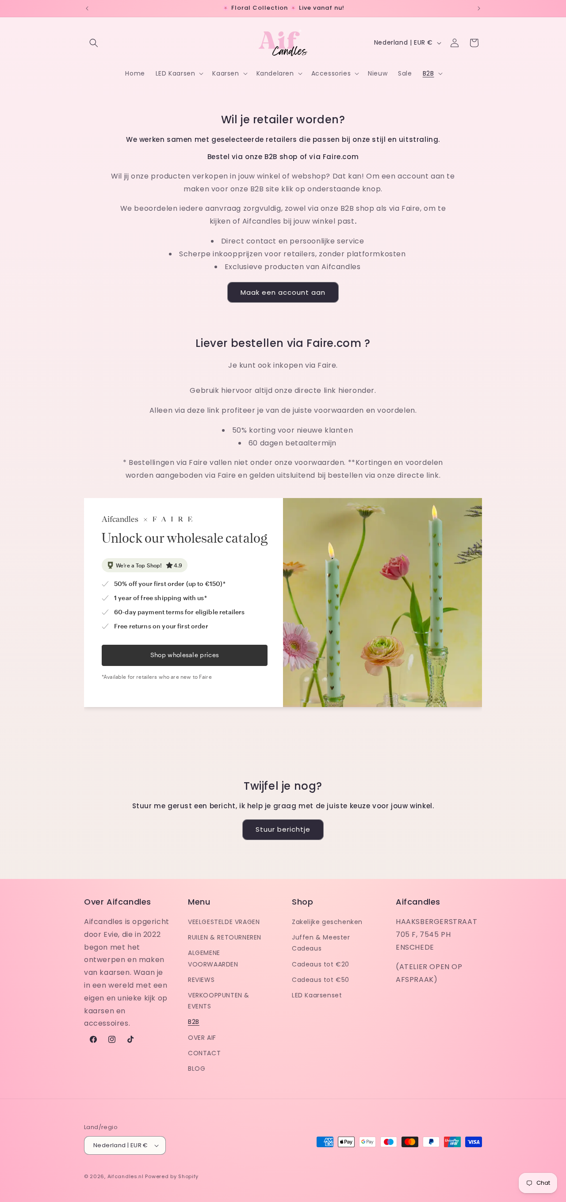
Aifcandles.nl (125, 1176)
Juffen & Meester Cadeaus (321, 943)
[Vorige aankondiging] (87, 8)
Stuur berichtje (283, 829)
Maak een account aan (283, 292)
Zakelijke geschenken (327, 921)
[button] (93, 43)
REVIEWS (201, 979)
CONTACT (204, 1053)
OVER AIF (202, 1037)
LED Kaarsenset (317, 995)
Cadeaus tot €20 (320, 964)
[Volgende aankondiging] (479, 8)
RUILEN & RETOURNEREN (224, 937)
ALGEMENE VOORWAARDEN (213, 958)
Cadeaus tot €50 (320, 979)
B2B (193, 1021)
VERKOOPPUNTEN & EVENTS (218, 1001)
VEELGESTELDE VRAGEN (224, 921)
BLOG (196, 1068)
